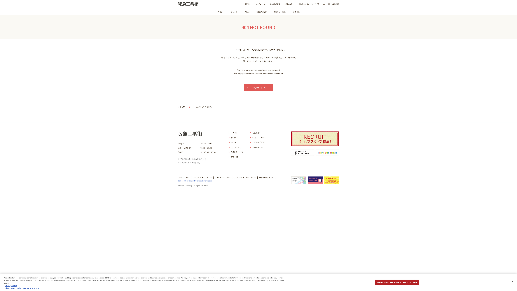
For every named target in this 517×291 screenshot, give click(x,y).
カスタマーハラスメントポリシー (244, 177)
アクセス (296, 12)
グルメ (246, 12)
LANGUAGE (335, 4)
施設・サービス (280, 12)
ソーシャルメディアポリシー (202, 177)
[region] (258, 282)
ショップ (234, 12)
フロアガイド (262, 12)
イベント (220, 12)
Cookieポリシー (183, 177)
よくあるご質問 (275, 4)
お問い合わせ (289, 4)
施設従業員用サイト (266, 177)
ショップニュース (260, 4)
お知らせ (247, 4)
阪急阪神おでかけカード (307, 4)
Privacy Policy (11, 285)
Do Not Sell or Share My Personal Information (397, 282)
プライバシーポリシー (222, 177)
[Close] (513, 281)
